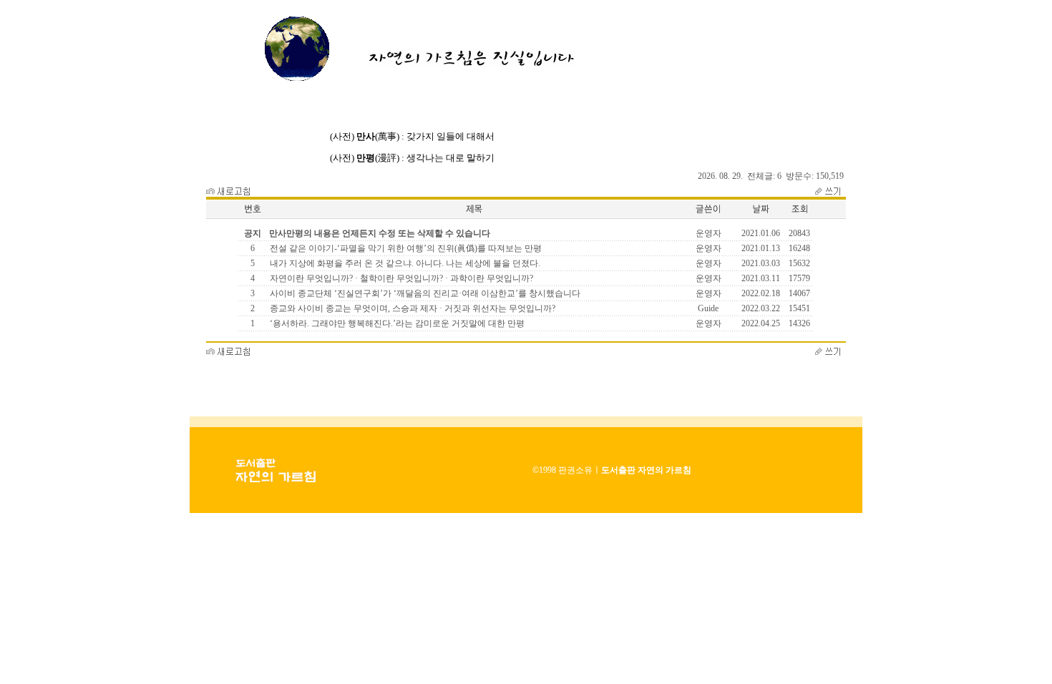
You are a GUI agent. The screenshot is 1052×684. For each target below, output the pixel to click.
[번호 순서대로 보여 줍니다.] (252, 216)
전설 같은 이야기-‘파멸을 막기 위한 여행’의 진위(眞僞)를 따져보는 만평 (405, 248)
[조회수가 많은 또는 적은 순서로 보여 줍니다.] (799, 216)
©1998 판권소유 (562, 470)
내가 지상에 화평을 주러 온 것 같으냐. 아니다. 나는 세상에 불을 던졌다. (404, 263)
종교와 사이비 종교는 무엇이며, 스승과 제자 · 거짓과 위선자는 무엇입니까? (411, 308)
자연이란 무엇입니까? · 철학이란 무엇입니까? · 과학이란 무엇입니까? (400, 278)
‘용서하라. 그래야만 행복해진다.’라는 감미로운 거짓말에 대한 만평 (396, 323)
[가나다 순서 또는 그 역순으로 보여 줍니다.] (473, 216)
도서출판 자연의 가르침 (646, 470)
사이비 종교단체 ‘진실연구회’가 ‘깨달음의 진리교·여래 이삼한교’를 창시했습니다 (424, 293)
